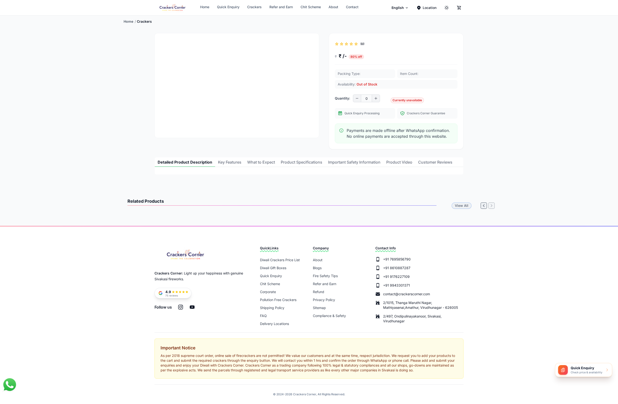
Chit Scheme (311, 7)
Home (204, 7)
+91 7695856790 (397, 259)
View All (461, 205)
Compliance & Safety (329, 316)
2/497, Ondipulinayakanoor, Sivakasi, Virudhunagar (412, 318)
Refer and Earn (281, 7)
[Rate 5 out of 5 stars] (356, 44)
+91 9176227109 (396, 276)
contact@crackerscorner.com (406, 294)
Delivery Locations (274, 324)
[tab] (185, 162)
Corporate (268, 292)
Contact (352, 7)
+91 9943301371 (396, 285)
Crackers (254, 7)
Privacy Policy (324, 300)
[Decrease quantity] (357, 98)
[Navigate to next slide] (311, 134)
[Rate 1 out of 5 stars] (336, 44)
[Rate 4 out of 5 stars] (351, 44)
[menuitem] (400, 7)
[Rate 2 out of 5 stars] (341, 44)
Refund (318, 292)
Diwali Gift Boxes (273, 268)
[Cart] (459, 7)
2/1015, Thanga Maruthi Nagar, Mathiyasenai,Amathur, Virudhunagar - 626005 (420, 305)
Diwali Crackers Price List (280, 260)
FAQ (263, 316)
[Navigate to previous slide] (162, 134)
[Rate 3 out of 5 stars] (346, 44)
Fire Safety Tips (325, 276)
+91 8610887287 (396, 268)
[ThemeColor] (446, 7)
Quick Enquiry (228, 7)
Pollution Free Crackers (278, 300)
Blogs (317, 268)
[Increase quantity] (376, 98)
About (333, 7)
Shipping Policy (272, 308)
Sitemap (319, 308)
